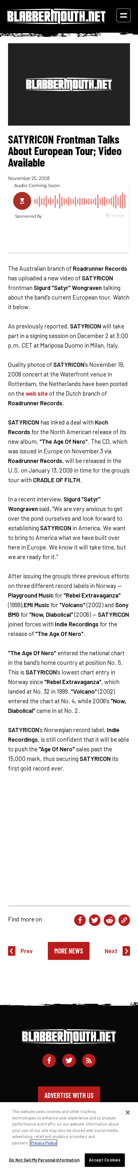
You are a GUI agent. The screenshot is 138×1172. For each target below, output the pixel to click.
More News (68, 950)
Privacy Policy (43, 1142)
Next (111, 950)
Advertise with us (69, 1095)
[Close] (128, 1112)
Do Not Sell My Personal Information (44, 1159)
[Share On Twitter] (94, 920)
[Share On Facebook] (80, 920)
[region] (69, 1137)
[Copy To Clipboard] (124, 920)
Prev (27, 950)
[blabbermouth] (56, 22)
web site (37, 393)
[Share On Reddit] (109, 920)
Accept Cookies (104, 1159)
